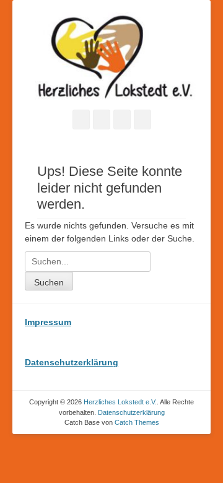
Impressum (48, 322)
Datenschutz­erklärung (131, 412)
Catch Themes (137, 422)
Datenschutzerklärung (71, 362)
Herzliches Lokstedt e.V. (120, 402)
